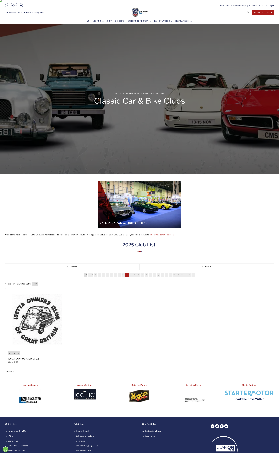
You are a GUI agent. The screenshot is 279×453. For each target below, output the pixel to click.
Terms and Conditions (18, 445)
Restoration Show (153, 431)
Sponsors (80, 441)
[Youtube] (21, 5)
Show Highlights (115, 21)
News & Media (182, 21)
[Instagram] (16, 5)
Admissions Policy (16, 450)
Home (118, 93)
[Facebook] (12, 5)
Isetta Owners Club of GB (24, 358)
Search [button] (75, 267)
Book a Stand (82, 431)
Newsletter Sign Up (240, 5)
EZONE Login (268, 5)
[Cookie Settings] (5, 449)
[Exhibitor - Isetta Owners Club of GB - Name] (36, 327)
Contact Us (255, 5)
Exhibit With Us (162, 21)
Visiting (97, 21)
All (85, 274)
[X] (7, 5)
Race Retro (150, 436)
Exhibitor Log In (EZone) (87, 445)
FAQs (10, 436)
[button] (248, 12)
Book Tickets (224, 5)
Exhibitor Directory (138, 21)
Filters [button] (209, 267)
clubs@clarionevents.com (162, 234)
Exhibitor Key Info (84, 450)
